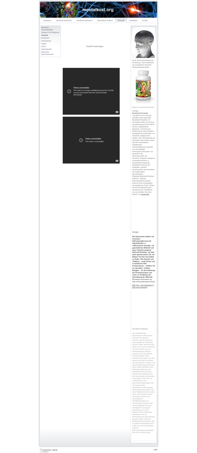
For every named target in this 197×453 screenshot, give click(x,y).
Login (155, 449)
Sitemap (54, 450)
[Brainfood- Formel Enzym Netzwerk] (143, 88)
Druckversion (46, 450)
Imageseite (145, 194)
